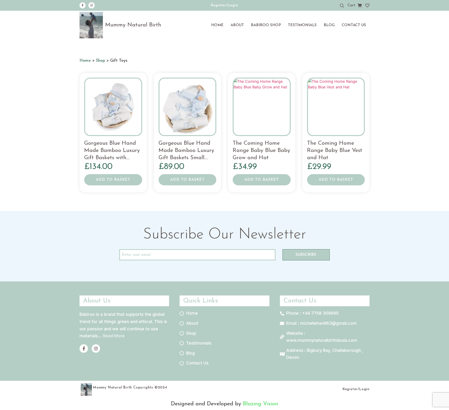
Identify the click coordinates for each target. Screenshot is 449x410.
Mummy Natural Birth (133, 25)
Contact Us (354, 25)
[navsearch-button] (342, 6)
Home (217, 25)
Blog (329, 25)
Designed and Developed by (207, 404)
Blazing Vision (260, 404)
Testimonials (302, 25)
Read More (114, 335)
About (237, 25)
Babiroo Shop (266, 25)
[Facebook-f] (83, 5)
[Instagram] (91, 5)
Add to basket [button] (113, 180)
